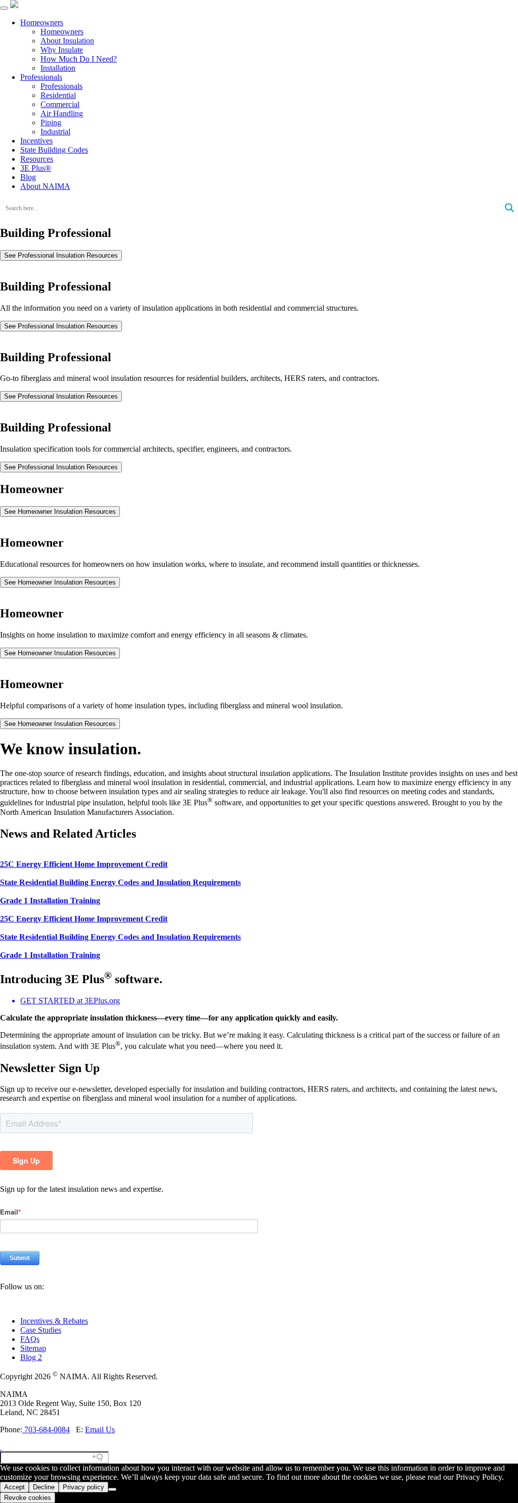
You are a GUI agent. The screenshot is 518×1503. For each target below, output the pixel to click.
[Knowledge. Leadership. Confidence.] (14, 5)
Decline (44, 1487)
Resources (36, 159)
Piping (50, 122)
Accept (14, 1487)
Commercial (59, 104)
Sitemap (33, 1348)
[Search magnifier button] (509, 207)
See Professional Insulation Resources (61, 255)
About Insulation (67, 40)
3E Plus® (35, 168)
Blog (28, 177)
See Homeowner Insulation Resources (60, 511)
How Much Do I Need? (78, 59)
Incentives (36, 140)
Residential (58, 95)
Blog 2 (31, 1357)
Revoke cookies (27, 1497)
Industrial (55, 131)
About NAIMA (45, 186)
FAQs (29, 1339)
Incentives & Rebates (54, 1321)
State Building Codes (54, 150)
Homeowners (41, 22)
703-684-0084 (46, 1429)
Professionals (41, 77)
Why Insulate (61, 49)
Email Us (100, 1429)
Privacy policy (83, 1487)
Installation (57, 68)
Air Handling (61, 113)
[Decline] (112, 1489)
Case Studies (40, 1330)
